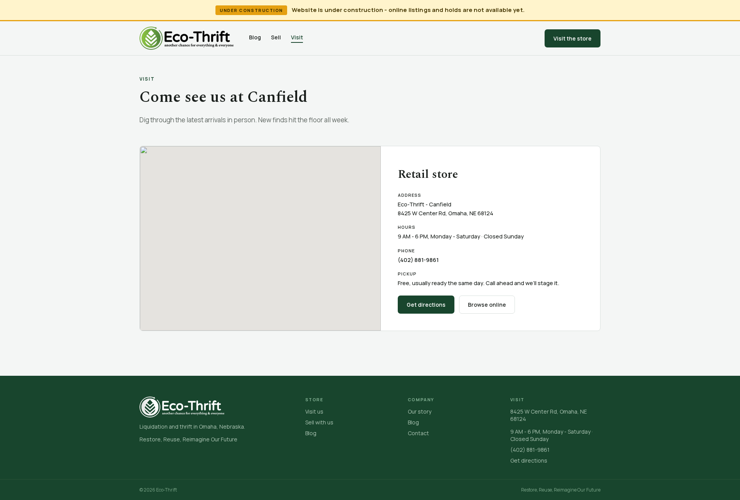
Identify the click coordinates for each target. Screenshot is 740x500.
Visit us (314, 411)
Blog (255, 37)
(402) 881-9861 (418, 260)
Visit (297, 37)
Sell (276, 37)
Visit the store (572, 38)
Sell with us (319, 422)
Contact (418, 433)
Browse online (487, 304)
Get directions (426, 304)
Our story (419, 411)
